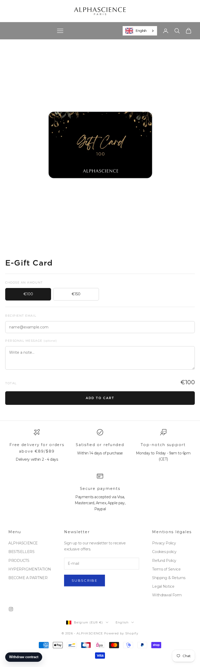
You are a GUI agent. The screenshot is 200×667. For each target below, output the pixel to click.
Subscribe (84, 580)
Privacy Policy (164, 543)
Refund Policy (164, 560)
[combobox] (139, 31)
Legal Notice (163, 586)
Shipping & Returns (168, 577)
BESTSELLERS (21, 551)
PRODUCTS (18, 560)
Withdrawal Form (167, 595)
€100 (28, 294)
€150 (76, 294)
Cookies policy (164, 551)
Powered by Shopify (121, 633)
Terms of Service (166, 569)
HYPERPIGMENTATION (29, 569)
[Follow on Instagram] (11, 609)
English (141, 30)
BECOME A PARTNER (27, 577)
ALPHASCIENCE (23, 543)
